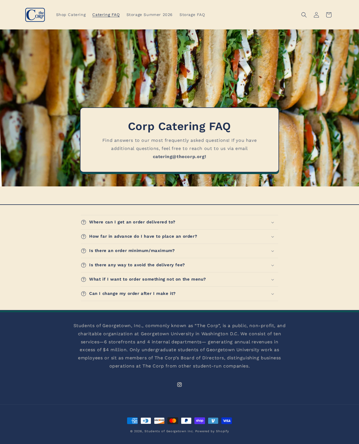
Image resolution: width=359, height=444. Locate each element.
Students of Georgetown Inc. (169, 431)
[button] (304, 15)
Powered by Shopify (212, 431)
